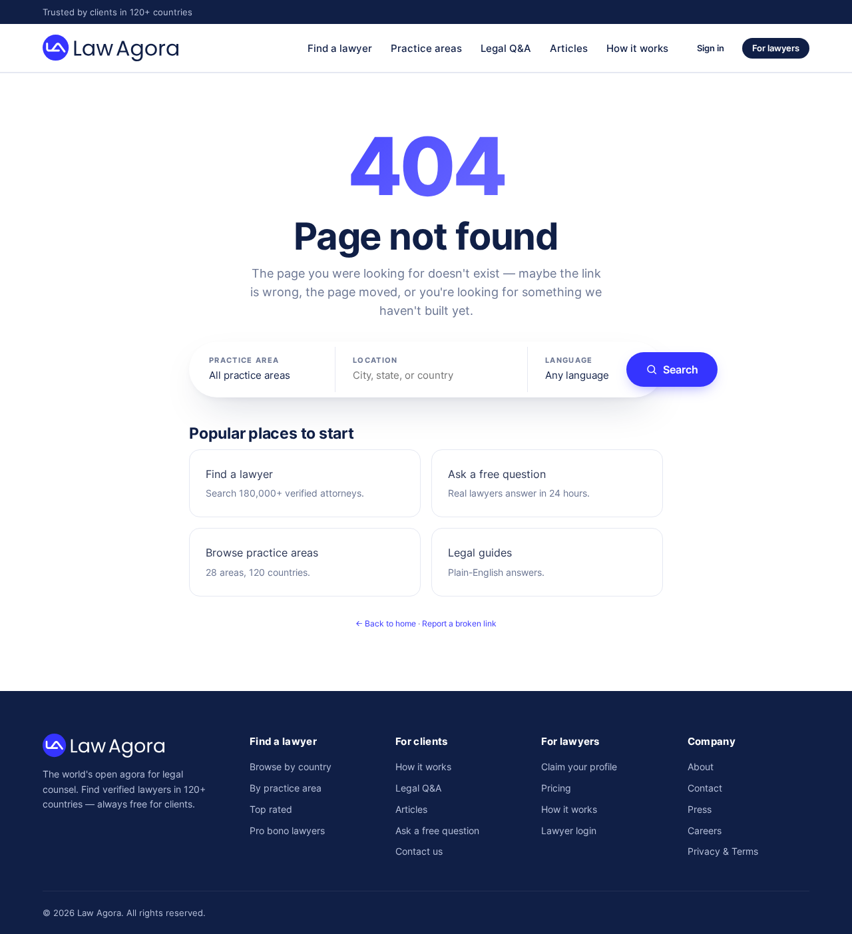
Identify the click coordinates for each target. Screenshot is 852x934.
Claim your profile (579, 766)
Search (680, 369)
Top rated (271, 809)
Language (569, 360)
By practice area (285, 788)
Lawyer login (568, 830)
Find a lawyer (340, 48)
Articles (569, 48)
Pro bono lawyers (287, 830)
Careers (705, 830)
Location (375, 360)
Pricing (556, 788)
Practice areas (426, 48)
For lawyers (775, 48)
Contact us (419, 851)
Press (700, 809)
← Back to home (385, 623)
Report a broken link (459, 623)
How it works (637, 48)
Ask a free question (437, 830)
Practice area (244, 360)
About (701, 766)
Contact (705, 788)
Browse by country (290, 766)
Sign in (710, 48)
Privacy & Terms (723, 851)
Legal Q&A (506, 48)
